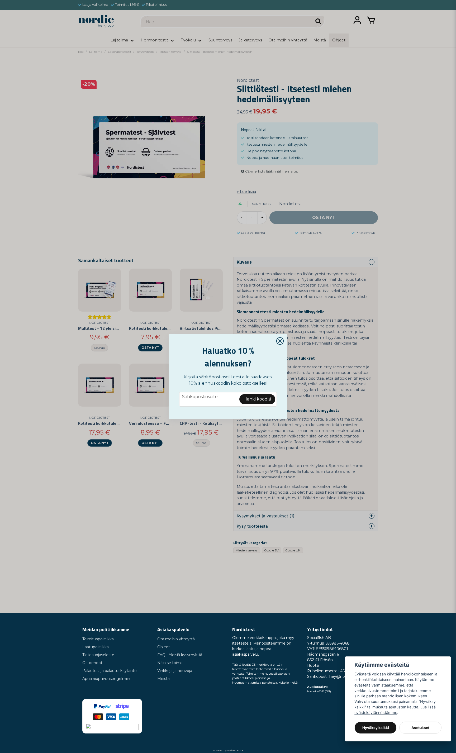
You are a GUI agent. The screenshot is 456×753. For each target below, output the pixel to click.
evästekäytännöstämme (375, 712)
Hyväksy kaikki (375, 728)
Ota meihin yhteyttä (176, 639)
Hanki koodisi (257, 399)
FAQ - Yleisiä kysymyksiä (179, 654)
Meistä (163, 678)
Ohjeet (163, 647)
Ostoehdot (92, 662)
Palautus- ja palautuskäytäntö (109, 670)
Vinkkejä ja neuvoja (174, 670)
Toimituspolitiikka (98, 639)
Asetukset (420, 728)
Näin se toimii (169, 662)
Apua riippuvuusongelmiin (106, 678)
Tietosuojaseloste (98, 654)
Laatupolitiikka (95, 647)
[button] (280, 341)
